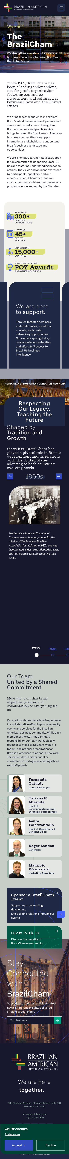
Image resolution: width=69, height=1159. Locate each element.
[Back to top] (61, 914)
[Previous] (10, 476)
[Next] (59, 476)
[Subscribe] (57, 1020)
